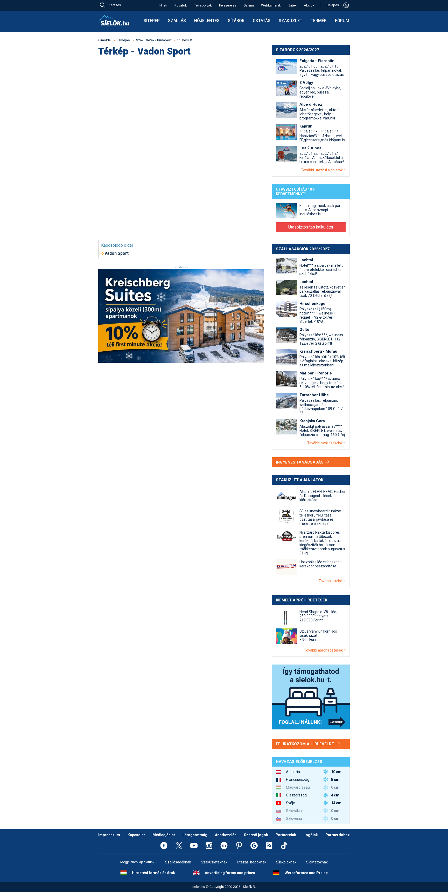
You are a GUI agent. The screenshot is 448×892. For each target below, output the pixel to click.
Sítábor (236, 20)
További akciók (331, 581)
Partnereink (286, 835)
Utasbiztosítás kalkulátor (310, 227)
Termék (319, 20)
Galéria (248, 5)
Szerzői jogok (256, 835)
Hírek (163, 5)
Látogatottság (195, 835)
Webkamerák (271, 5)
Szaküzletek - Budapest (154, 40)
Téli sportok (203, 5)
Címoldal (104, 40)
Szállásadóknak (178, 862)
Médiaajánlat (163, 835)
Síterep (152, 20)
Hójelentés (207, 20)
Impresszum (109, 835)
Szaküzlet (290, 20)
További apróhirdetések (324, 650)
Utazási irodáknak (251, 862)
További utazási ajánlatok (322, 170)
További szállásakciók (325, 443)
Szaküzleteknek (214, 862)
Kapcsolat (136, 835)
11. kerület (184, 40)
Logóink (311, 835)
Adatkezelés (225, 835)
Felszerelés (227, 5)
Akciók (309, 5)
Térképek (124, 40)
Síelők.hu (113, 20)
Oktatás (261, 20)
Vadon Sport (116, 253)
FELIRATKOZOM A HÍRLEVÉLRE (305, 744)
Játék (292, 5)
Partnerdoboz (337, 835)
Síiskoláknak (286, 862)
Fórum (342, 20)
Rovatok (180, 5)
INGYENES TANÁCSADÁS (300, 462)
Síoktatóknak (317, 862)
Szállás (177, 20)
